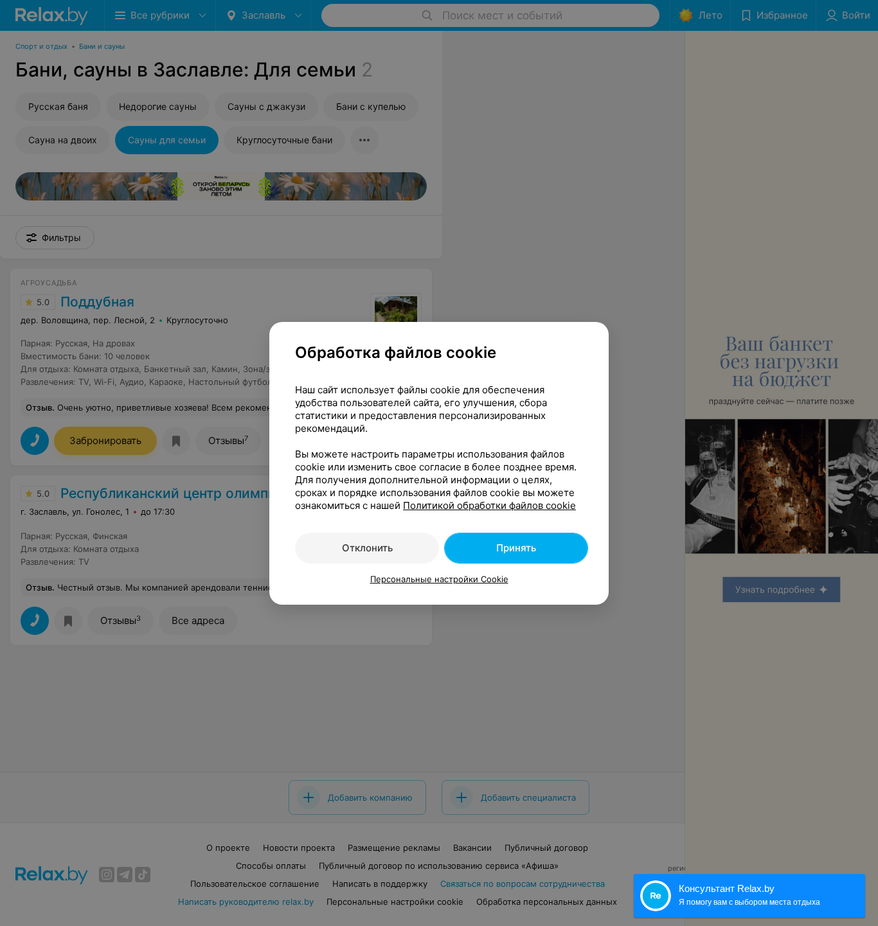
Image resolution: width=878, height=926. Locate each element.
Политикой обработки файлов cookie (489, 505)
